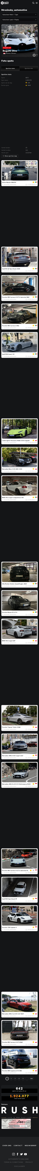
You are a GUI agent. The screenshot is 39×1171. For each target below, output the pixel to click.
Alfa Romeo (6, 584)
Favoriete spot (7, 47)
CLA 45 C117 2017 (18, 1014)
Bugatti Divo (10, 50)
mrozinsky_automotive (10, 184)
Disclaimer (19, 1166)
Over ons (6, 1146)
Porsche (4, 297)
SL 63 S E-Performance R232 (21, 784)
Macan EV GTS (12, 612)
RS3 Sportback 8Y (11, 899)
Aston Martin (6, 182)
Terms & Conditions (13, 1162)
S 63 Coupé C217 (17, 756)
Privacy (29, 1162)
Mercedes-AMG (7, 756)
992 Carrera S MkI (13, 326)
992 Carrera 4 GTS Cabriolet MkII (18, 297)
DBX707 (13, 182)
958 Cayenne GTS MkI (15, 1071)
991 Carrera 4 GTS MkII (15, 1042)
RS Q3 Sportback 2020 (12, 269)
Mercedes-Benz (7, 469)
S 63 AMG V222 (17, 469)
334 (31, 1079)
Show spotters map (11, 156)
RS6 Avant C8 (9, 354)
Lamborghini (6, 440)
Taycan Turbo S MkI (14, 727)
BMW (3, 497)
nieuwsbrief (31, 1146)
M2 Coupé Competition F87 (15, 497)
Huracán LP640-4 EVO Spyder (20, 440)
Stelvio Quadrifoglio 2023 (18, 584)
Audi (3, 269)
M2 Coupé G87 (10, 641)
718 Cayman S (12, 927)
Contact (18, 1146)
